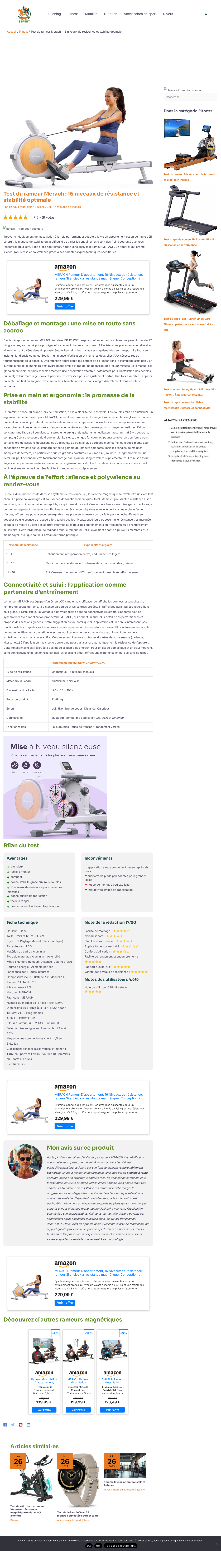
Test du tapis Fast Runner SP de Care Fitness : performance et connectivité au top (189, 324)
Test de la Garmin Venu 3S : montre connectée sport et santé (78, 1514)
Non (98, 1545)
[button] (206, 14)
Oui (89, 1545)
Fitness (14, 1520)
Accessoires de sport (69, 1520)
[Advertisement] (110, 61)
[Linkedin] (28, 1425)
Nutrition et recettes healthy (129, 1489)
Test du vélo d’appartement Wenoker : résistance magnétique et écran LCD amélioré (27, 1511)
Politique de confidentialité (121, 1545)
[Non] (216, 1543)
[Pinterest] (20, 1425)
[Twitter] (13, 1425)
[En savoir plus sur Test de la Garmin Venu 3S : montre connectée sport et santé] (78, 1480)
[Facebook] (5, 1425)
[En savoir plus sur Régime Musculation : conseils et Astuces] (125, 1465)
